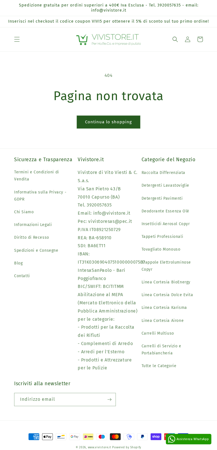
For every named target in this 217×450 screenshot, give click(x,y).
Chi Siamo (24, 212)
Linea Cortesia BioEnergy (166, 282)
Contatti (22, 276)
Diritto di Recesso (31, 237)
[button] (17, 39)
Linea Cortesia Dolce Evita (167, 294)
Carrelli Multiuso (158, 333)
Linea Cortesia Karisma (164, 307)
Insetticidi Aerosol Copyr (166, 223)
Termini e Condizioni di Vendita (36, 176)
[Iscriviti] (109, 399)
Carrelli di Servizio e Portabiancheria (161, 350)
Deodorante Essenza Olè (165, 211)
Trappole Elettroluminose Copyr (166, 266)
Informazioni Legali (33, 224)
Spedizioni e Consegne (36, 250)
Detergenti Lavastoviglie (165, 185)
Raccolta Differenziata (163, 172)
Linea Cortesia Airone (163, 320)
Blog (18, 263)
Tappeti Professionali (162, 236)
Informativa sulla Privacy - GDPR (40, 196)
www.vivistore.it (99, 447)
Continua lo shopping (108, 121)
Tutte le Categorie (159, 365)
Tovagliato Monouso (161, 249)
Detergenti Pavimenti (162, 198)
